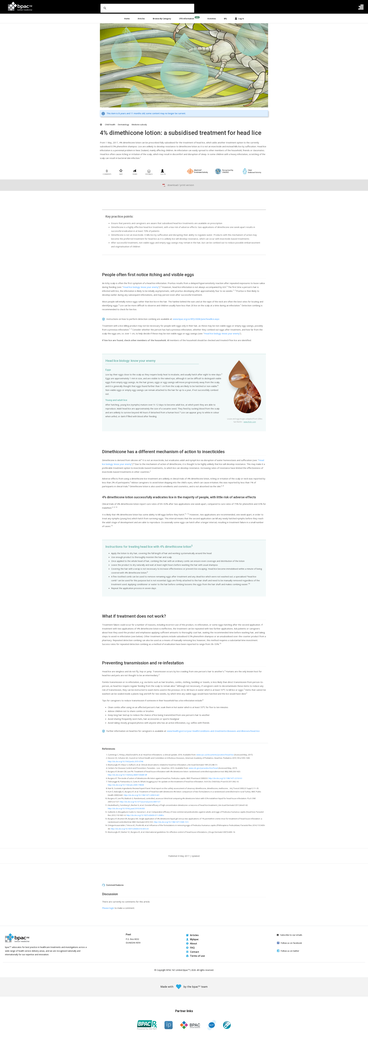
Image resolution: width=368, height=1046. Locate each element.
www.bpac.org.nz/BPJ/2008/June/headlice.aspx (196, 319)
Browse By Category (162, 18)
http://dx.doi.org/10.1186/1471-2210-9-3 (225, 778)
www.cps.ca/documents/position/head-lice (215, 754)
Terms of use (197, 955)
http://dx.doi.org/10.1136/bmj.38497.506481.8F (127, 774)
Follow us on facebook (291, 943)
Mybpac (194, 939)
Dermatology (123, 124)
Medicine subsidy (139, 124)
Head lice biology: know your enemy (141, 287)
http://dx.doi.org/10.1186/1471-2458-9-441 (141, 795)
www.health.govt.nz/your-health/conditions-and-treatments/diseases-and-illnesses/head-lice (213, 730)
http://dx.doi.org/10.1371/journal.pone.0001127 (140, 801)
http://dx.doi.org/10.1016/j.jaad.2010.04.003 (126, 808)
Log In (240, 18)
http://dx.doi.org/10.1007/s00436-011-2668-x (145, 815)
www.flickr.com (250, 422)
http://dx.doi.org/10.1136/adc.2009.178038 (126, 785)
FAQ (192, 947)
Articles (141, 18)
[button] (184, 885)
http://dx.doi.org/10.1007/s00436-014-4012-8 (129, 828)
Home (127, 18)
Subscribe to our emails (291, 935)
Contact (194, 951)
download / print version (180, 185)
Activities (211, 18)
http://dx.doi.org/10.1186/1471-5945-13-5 (171, 822)
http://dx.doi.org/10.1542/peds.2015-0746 (125, 761)
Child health (110, 124)
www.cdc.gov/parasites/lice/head (203, 768)
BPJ (225, 18)
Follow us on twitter (290, 951)
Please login (108, 908)
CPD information (186, 18)
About (193, 943)
